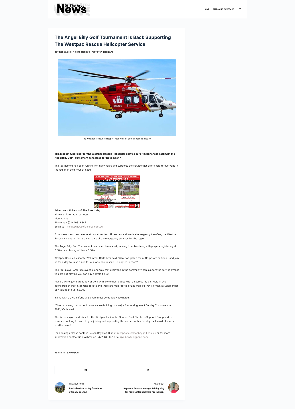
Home (206, 9)
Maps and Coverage (223, 9)
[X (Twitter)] (148, 370)
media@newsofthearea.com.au (85, 226)
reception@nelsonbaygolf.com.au (136, 332)
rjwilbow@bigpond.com (134, 336)
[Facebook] (86, 370)
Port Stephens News (102, 52)
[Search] (240, 9)
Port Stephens (82, 52)
